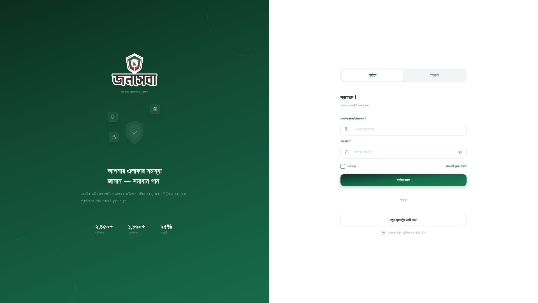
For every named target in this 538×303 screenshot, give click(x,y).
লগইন (372, 75)
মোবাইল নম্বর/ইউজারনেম (353, 118)
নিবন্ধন (434, 75)
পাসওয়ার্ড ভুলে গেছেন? (456, 166)
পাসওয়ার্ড (345, 141)
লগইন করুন (403, 180)
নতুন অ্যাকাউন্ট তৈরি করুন (403, 219)
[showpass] (462, 152)
